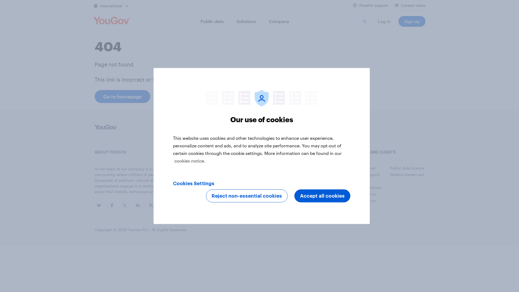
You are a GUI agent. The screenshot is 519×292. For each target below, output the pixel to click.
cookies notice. (189, 160)
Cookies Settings (193, 183)
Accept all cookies (322, 196)
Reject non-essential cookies (247, 196)
